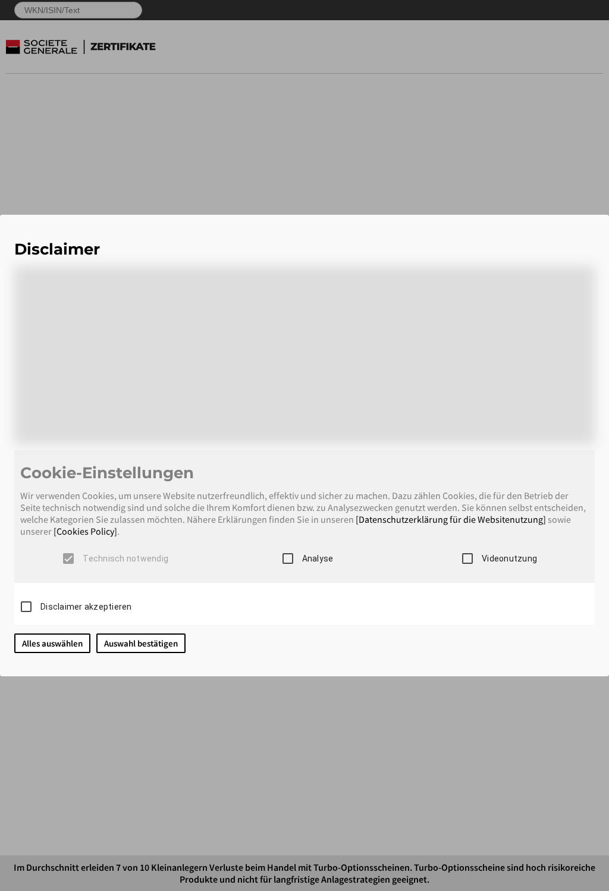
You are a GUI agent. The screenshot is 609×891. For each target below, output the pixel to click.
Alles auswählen (52, 643)
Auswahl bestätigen (141, 643)
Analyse (318, 558)
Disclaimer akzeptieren (86, 606)
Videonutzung (509, 558)
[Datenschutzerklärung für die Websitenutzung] (451, 519)
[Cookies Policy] (85, 531)
